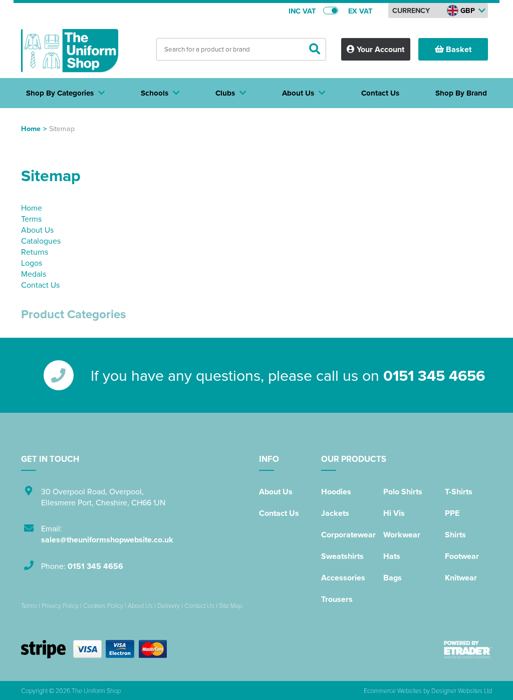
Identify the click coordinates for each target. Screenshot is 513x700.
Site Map (230, 605)
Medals (33, 273)
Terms (31, 218)
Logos (31, 262)
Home (31, 128)
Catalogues (41, 240)
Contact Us (40, 284)
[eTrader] (468, 649)
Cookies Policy (103, 605)
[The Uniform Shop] (69, 54)
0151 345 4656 (434, 375)
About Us (37, 229)
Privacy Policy (60, 605)
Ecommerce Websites (393, 690)
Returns (34, 251)
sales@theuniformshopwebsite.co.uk (107, 539)
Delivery (168, 605)
